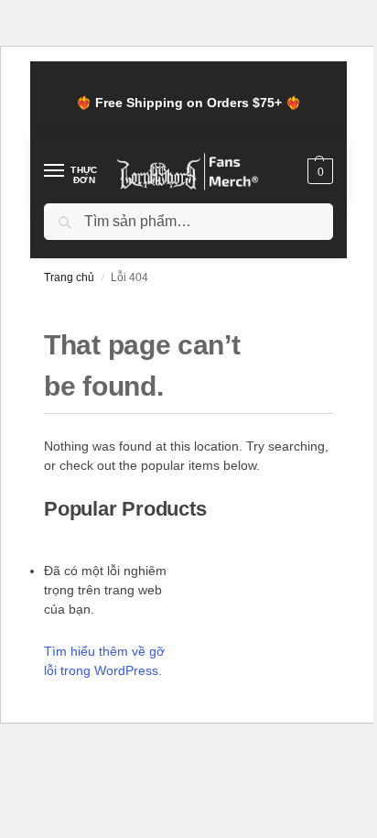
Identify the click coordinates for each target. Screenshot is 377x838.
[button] (318, 171)
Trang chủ (69, 277)
